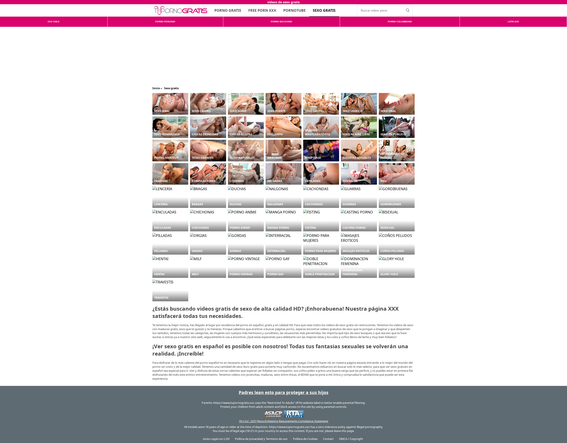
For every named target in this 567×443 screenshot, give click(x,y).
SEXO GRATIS (324, 10)
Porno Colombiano (400, 21)
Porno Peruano (165, 21)
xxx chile (54, 21)
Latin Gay (513, 21)
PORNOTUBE (294, 10)
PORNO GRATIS (227, 10)
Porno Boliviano (281, 21)
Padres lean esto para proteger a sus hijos (283, 392)
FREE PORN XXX (262, 10)
